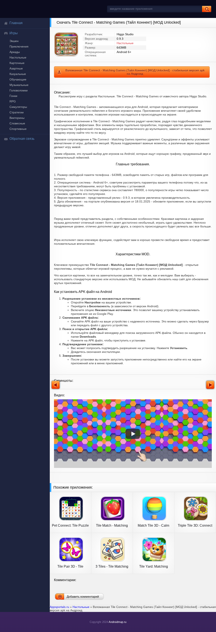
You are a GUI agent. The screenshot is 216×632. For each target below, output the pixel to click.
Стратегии (16, 112)
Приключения (18, 46)
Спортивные (18, 128)
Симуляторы (18, 107)
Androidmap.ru (117, 622)
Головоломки (18, 90)
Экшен (14, 41)
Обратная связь (21, 138)
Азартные (16, 68)
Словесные (17, 123)
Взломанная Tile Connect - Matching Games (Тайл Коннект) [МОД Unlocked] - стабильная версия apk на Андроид (135, 72)
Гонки (13, 96)
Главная (16, 23)
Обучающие (17, 79)
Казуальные (17, 74)
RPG (12, 101)
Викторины (16, 118)
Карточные (16, 63)
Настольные (17, 57)
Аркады (14, 52)
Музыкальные (18, 85)
